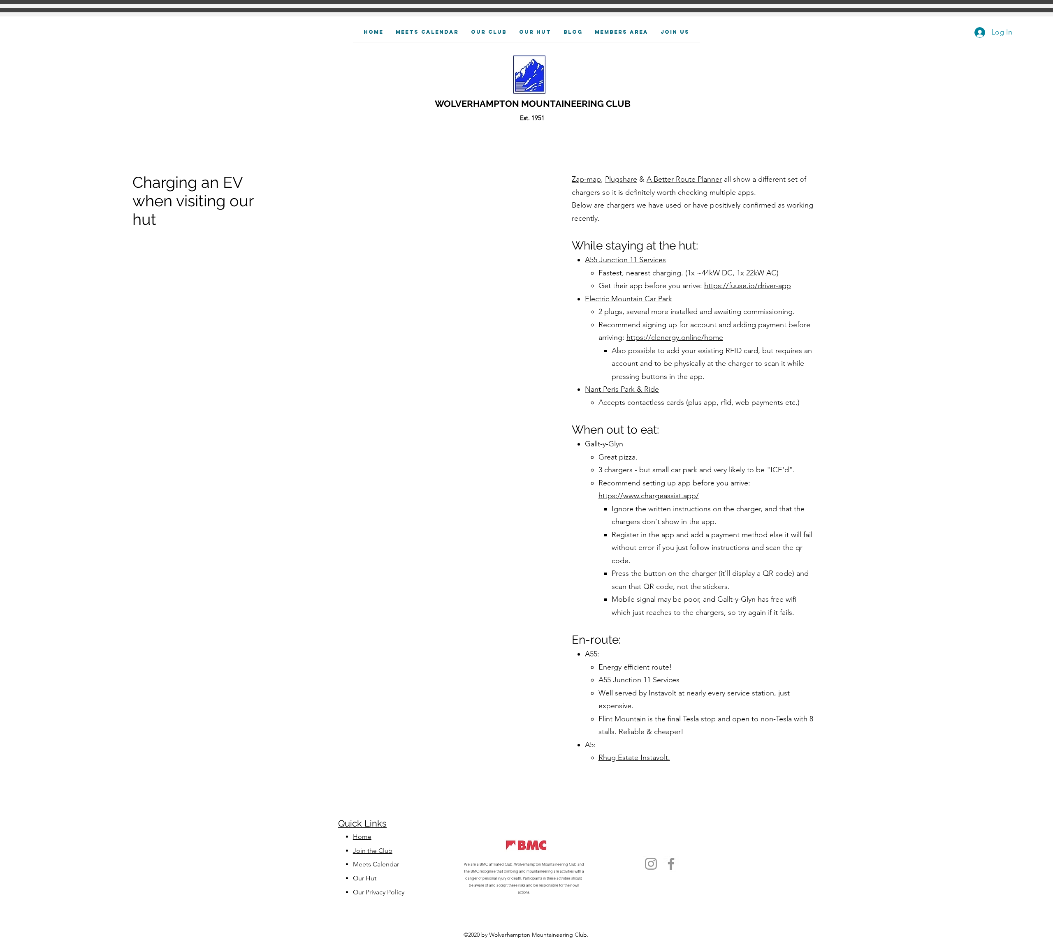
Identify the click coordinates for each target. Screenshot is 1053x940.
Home (362, 837)
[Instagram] (651, 864)
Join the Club (372, 851)
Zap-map (586, 179)
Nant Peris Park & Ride (622, 389)
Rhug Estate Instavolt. (634, 757)
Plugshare (621, 179)
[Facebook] (671, 864)
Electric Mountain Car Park (628, 298)
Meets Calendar (376, 864)
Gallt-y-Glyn (604, 443)
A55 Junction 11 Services (625, 259)
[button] (621, 32)
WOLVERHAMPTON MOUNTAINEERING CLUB (533, 103)
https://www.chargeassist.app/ (648, 495)
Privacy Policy (385, 892)
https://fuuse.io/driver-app (747, 285)
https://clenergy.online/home (674, 337)
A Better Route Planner (684, 179)
